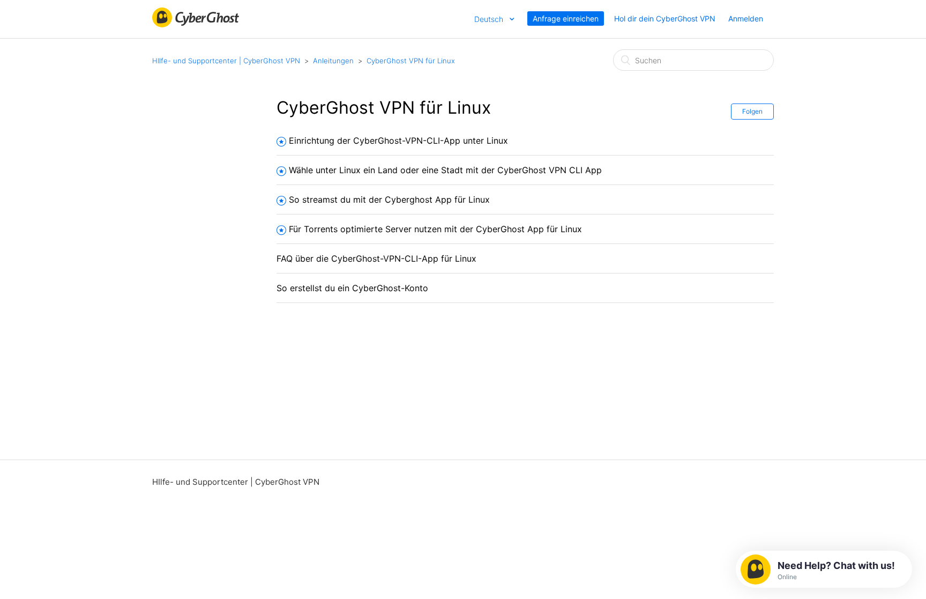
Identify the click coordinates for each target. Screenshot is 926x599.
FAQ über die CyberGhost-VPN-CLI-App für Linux (376, 258)
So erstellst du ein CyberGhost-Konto (352, 288)
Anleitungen (333, 60)
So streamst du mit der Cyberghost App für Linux (389, 199)
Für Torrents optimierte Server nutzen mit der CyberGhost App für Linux (435, 229)
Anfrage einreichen (566, 18)
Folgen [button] (752, 111)
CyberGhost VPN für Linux (411, 60)
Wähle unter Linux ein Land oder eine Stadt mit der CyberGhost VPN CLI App (445, 170)
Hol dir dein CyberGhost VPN (664, 18)
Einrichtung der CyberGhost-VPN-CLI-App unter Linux (398, 140)
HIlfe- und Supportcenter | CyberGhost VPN (226, 60)
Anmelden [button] (745, 18)
